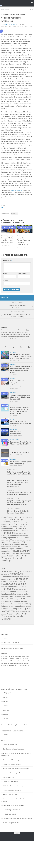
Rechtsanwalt (14, 546)
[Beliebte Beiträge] (13, 347)
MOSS (11, 540)
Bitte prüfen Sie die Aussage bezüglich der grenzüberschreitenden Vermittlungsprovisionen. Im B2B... (19, 503)
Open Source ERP (9, 777)
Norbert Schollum (10, 24)
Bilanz (11, 524)
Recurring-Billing (24, 546)
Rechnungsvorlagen (6, 546)
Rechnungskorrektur (18, 544)
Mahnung (28, 538)
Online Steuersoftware (10, 744)
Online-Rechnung (26, 540)
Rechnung (5, 544)
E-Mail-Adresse (23, 273)
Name (5, 273)
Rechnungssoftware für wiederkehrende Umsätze (14, 800)
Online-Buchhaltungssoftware (12, 764)
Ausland (4, 524)
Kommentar (7, 260)
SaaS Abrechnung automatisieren (13, 805)
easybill (5, 697)
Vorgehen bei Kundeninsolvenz (19, 452)
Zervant (5, 719)
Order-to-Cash (7, 542)
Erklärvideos (14, 213)
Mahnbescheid (20, 537)
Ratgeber (5, 9)
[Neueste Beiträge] (5, 347)
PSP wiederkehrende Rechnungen (13, 786)
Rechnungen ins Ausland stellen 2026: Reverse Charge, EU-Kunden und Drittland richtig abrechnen (21, 356)
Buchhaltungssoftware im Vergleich (14, 749)
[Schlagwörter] (29, 347)
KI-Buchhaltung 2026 (9, 814)
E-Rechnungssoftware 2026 (11, 810)
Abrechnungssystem (24, 522)
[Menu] (31, 2)
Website (5, 280)
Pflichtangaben (16, 542)
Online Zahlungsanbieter (10, 781)
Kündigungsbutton (8, 538)
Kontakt (5, 638)
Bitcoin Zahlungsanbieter (10, 794)
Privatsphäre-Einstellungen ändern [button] (12, 648)
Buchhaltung (14, 439)
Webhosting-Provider (14, 725)
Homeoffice (8, 532)
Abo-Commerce (26, 517)
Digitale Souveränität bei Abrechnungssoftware (17, 818)
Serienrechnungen (27, 549)
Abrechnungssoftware (10, 522)
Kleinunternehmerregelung (22, 535)
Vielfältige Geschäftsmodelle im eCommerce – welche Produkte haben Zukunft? (20, 397)
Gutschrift (23, 531)
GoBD (16, 531)
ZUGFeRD (21, 555)
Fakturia (5, 701)
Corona (4, 526)
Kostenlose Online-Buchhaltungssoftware (16, 768)
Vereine (19, 553)
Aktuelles (13, 429)
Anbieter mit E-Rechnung (11, 760)
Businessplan (21, 524)
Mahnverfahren (4, 540)
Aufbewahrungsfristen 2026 (11, 823)
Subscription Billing (9, 551)
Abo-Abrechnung (10, 517)
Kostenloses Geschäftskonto (12, 790)
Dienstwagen (13, 526)
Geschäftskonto (17, 528)
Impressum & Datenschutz (11, 642)
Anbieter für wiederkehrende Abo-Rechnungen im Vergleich (16, 754)
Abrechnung (16, 519)
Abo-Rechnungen (5, 519)
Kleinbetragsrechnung (20, 533)
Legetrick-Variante (16, 190)
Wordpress (11, 556)
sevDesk (6, 714)
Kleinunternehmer (8, 535)
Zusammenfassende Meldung (12, 559)
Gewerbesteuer (7, 531)
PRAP (23, 542)
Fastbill (5, 706)
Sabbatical (18, 549)
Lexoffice (6, 710)
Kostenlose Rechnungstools (11, 773)
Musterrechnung (18, 540)
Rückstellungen (7, 549)
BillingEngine (7, 693)
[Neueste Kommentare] (21, 347)
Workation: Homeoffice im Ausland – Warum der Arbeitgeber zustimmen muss (23, 240)
